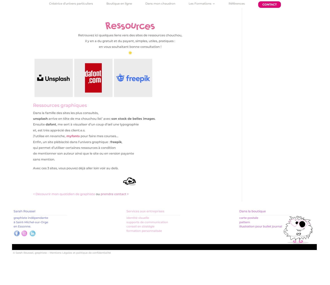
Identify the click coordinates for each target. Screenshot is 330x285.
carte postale (248, 218)
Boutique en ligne (119, 3)
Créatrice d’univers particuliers (71, 3)
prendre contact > (115, 194)
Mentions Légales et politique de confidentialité (80, 252)
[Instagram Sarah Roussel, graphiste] (24, 236)
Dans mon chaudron (160, 3)
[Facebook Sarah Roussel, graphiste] (17, 236)
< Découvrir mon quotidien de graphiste (64, 194)
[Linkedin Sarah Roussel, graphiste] (32, 236)
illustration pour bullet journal (260, 226)
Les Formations (200, 3)
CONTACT (269, 4)
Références (237, 3)
